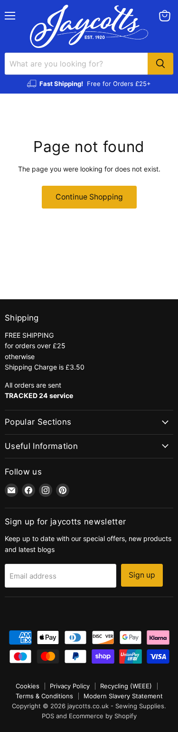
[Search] (160, 64)
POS (48, 716)
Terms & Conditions (44, 696)
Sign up (142, 575)
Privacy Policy (70, 686)
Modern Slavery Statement (123, 696)
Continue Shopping (89, 196)
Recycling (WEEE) (126, 686)
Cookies (27, 686)
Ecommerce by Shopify (103, 716)
